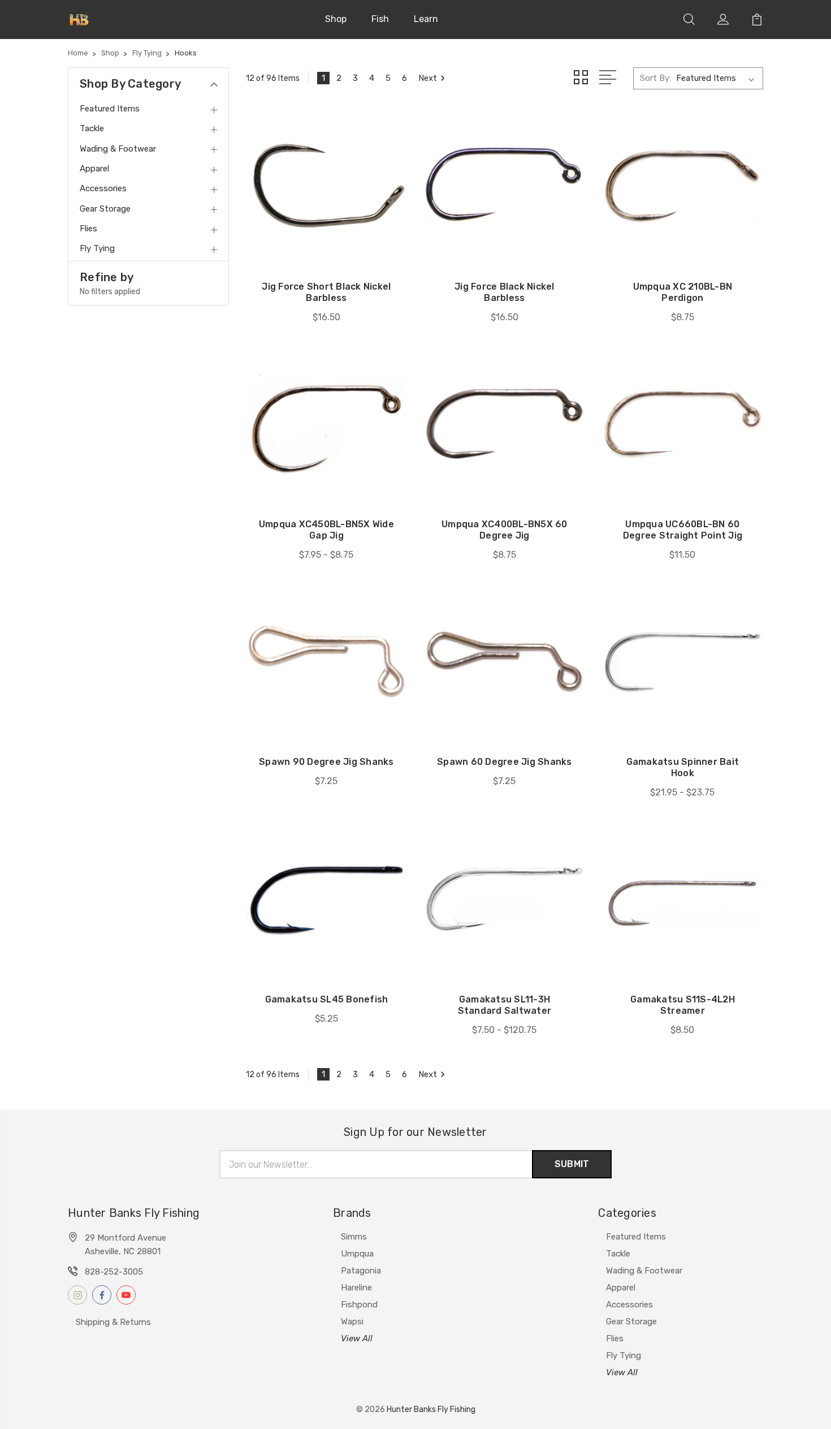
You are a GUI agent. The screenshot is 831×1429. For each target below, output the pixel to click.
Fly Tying (623, 1355)
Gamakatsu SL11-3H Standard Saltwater (505, 1005)
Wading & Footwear (644, 1271)
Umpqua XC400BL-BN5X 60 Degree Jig (505, 530)
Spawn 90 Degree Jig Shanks (326, 761)
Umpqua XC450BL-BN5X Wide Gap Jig (326, 530)
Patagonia (361, 1271)
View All (357, 1338)
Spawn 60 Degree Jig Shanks (504, 761)
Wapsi (352, 1321)
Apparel (620, 1287)
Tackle (618, 1254)
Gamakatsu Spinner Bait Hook (682, 767)
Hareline (356, 1287)
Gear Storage (631, 1321)
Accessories (629, 1304)
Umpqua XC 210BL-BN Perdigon (683, 292)
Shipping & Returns (113, 1322)
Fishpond (359, 1304)
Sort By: (655, 78)
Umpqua (357, 1254)
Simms (354, 1237)
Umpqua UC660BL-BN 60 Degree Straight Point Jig (682, 530)
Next (427, 78)
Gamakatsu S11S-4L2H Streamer (682, 1005)
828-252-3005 (114, 1272)
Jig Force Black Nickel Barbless (505, 292)
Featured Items (636, 1237)
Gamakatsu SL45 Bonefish (326, 999)
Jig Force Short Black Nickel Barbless (326, 292)
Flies (615, 1338)
